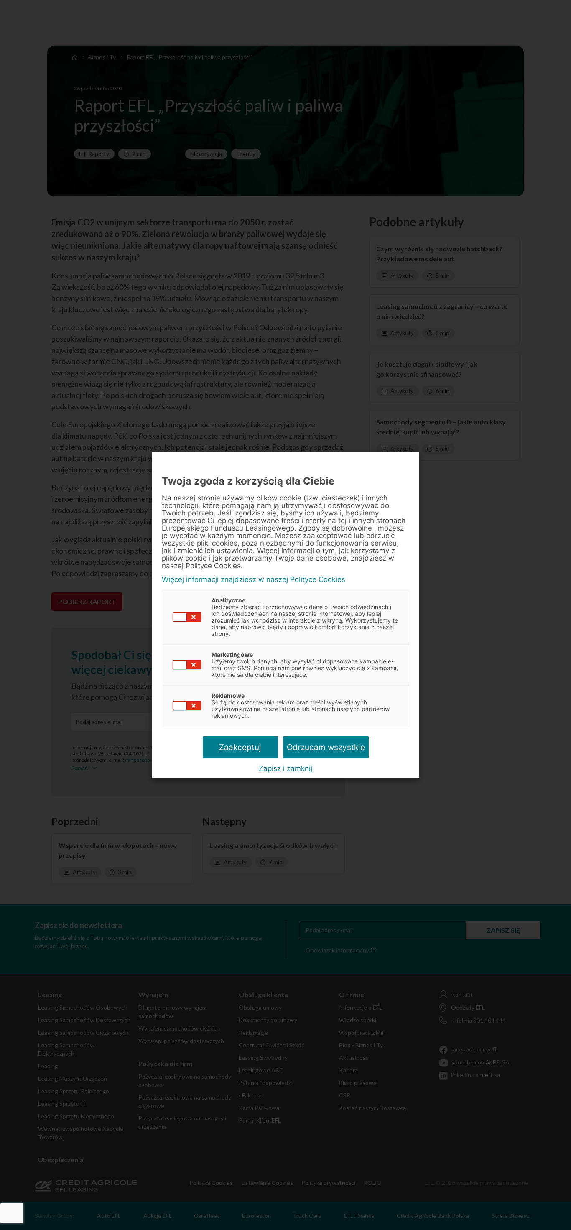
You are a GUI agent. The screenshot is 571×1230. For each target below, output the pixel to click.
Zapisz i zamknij (285, 768)
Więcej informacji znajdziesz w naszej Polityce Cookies (253, 579)
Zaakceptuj (240, 747)
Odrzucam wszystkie (326, 747)
